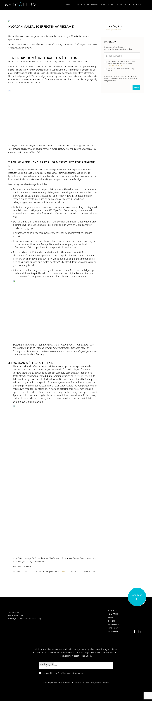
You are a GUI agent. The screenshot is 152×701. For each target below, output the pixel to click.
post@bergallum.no (15, 615)
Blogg (111, 617)
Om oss (111, 621)
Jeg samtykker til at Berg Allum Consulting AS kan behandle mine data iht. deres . (121, 63)
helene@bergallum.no (113, 30)
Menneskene (113, 624)
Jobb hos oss (114, 628)
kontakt (65, 571)
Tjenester (112, 610)
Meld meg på (46, 664)
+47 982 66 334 (13, 612)
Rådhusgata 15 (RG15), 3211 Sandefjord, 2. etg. (25, 618)
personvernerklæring (115, 65)
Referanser (113, 614)
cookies (87, 683)
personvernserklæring (102, 683)
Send (136, 88)
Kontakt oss (114, 631)
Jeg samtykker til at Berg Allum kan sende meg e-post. (63, 673)
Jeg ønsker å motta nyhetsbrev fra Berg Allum (121, 70)
